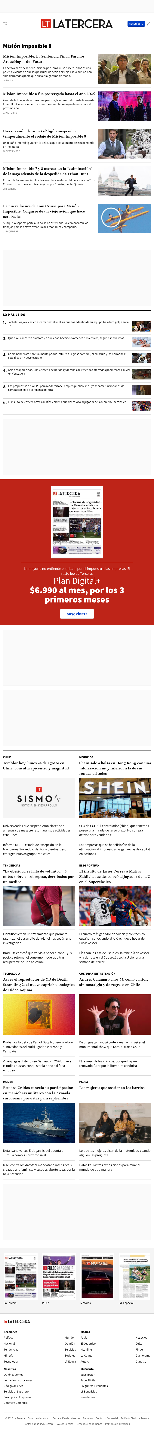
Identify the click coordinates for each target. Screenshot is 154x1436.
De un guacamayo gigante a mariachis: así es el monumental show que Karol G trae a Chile (112, 1044)
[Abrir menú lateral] (6, 24)
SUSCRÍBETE (77, 614)
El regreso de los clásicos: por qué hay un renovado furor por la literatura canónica (108, 1063)
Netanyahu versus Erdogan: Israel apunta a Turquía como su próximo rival (33, 1152)
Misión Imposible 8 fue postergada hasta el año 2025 (49, 94)
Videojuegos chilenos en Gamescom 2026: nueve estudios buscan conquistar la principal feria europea (37, 1065)
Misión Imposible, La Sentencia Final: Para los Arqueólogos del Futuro (44, 59)
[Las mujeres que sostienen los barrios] (115, 1123)
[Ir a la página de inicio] (77, 23)
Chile (7, 757)
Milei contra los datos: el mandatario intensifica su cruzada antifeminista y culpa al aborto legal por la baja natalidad (39, 1169)
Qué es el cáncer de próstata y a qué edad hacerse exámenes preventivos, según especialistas (66, 338)
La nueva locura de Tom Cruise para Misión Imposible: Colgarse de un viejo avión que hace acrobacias (44, 211)
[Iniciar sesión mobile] (148, 23)
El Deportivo (89, 865)
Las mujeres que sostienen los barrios (112, 1088)
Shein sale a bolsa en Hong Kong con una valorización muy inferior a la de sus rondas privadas (115, 768)
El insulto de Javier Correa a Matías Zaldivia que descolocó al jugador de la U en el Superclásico (67, 402)
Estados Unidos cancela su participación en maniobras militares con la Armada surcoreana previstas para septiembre (38, 1093)
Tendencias (11, 865)
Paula (83, 1082)
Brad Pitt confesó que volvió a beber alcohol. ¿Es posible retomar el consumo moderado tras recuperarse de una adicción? (37, 957)
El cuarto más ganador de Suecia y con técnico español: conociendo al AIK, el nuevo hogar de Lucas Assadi (112, 938)
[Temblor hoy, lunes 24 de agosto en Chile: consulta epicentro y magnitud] (39, 798)
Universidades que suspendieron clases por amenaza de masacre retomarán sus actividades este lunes (36, 830)
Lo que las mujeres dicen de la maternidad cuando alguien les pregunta (115, 1152)
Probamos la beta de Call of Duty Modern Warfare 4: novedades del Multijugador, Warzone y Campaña (38, 1046)
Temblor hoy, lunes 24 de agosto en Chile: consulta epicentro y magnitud (36, 765)
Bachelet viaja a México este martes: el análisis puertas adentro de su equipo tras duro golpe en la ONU (68, 324)
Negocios (86, 757)
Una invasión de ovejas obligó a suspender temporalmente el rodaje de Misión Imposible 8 (44, 133)
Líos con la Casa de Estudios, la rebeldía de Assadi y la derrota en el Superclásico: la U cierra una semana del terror (114, 957)
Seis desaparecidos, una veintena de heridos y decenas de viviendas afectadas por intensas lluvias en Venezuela (69, 372)
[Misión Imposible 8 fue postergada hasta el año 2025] (124, 106)
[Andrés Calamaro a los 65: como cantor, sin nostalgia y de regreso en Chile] (115, 1014)
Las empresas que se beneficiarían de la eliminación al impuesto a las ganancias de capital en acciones (114, 849)
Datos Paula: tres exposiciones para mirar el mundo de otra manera (109, 1167)
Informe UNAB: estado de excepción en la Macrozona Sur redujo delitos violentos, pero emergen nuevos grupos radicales (34, 849)
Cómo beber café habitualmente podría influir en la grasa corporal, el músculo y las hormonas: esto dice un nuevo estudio (67, 356)
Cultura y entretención (97, 974)
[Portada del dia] (77, 556)
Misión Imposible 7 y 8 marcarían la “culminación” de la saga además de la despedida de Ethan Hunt (48, 171)
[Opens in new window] (97, 1299)
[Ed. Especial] (135, 1299)
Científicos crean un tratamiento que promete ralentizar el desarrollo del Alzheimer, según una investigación (37, 938)
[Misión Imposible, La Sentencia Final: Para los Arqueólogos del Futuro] (124, 69)
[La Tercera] (21, 1299)
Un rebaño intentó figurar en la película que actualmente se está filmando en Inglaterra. (48, 145)
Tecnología (11, 974)
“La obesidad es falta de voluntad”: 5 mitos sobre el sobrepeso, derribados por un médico (38, 877)
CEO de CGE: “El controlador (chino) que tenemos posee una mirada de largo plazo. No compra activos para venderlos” (114, 830)
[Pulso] (59, 1299)
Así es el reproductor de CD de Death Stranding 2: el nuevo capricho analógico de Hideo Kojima (39, 985)
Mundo (8, 1082)
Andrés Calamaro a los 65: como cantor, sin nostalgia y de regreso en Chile (113, 982)
